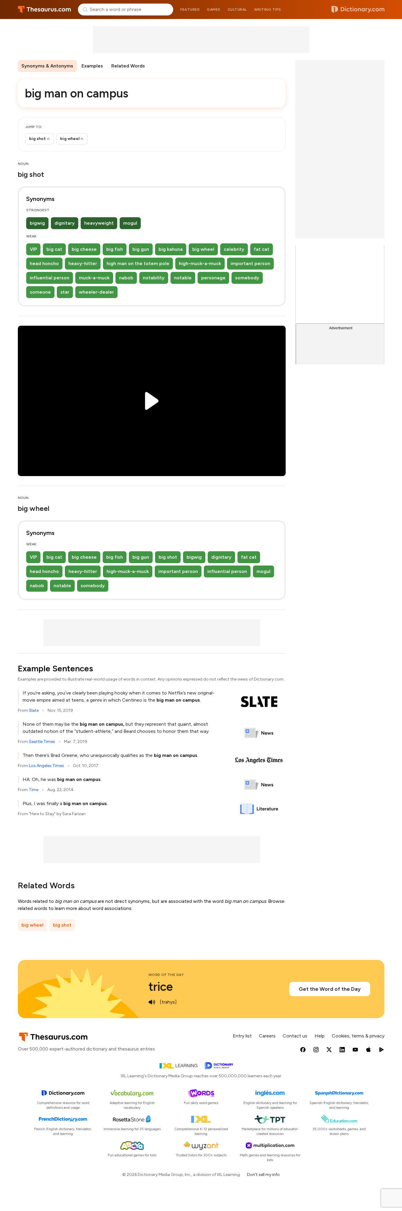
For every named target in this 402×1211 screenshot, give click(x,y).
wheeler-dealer (96, 292)
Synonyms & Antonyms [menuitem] (47, 66)
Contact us (295, 1036)
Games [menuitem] (213, 9)
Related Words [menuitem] (128, 66)
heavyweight (99, 223)
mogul (130, 223)
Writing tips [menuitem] (267, 9)
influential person (49, 278)
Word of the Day (166, 975)
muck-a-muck (94, 278)
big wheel (203, 249)
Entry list (242, 1036)
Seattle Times (42, 741)
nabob (126, 278)
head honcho (44, 263)
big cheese (84, 249)
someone (40, 292)
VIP (33, 249)
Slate (34, 710)
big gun (140, 249)
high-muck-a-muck (200, 263)
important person (250, 263)
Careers (267, 1036)
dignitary (64, 223)
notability (154, 278)
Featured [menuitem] (190, 9)
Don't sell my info (263, 1174)
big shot (168, 557)
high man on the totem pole (138, 263)
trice (160, 986)
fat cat (261, 249)
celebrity (234, 249)
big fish (114, 249)
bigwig (37, 223)
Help (320, 1036)
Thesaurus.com (44, 9)
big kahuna (171, 249)
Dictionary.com (357, 9)
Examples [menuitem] (92, 66)
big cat (54, 249)
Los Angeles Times (46, 765)
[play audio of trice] (152, 1002)
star (64, 292)
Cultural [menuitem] (237, 9)
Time (33, 789)
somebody (247, 278)
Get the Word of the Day (330, 989)
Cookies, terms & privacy (358, 1036)
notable (183, 278)
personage (213, 278)
